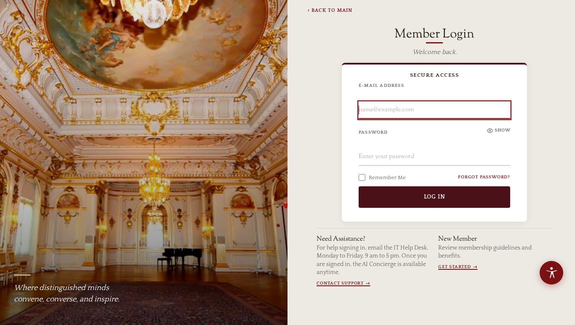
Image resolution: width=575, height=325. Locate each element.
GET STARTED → (457, 266)
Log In (434, 196)
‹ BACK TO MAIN (330, 10)
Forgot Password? (484, 177)
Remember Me (387, 177)
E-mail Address (381, 85)
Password (373, 132)
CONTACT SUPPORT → (343, 283)
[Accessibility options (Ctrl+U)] (551, 273)
